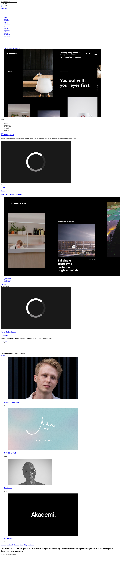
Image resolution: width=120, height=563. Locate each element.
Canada (3, 191)
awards (6, 19)
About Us (3, 545)
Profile (5, 3)
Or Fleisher (8, 488)
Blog (25, 545)
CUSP (3, 187)
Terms (21, 545)
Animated (7, 281)
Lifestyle (3, 284)
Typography (7, 278)
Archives (16, 545)
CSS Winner (4, 7)
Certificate (31, 545)
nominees (6, 20)
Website (5, 5)
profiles (6, 22)
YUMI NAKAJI (10, 453)
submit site (4, 8)
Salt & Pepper (5, 194)
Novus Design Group (16, 194)
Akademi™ (8, 538)
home (5, 17)
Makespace (7, 134)
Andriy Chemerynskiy (12, 402)
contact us (7, 34)
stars (5, 31)
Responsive (7, 280)
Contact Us (10, 545)
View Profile (4, 341)
